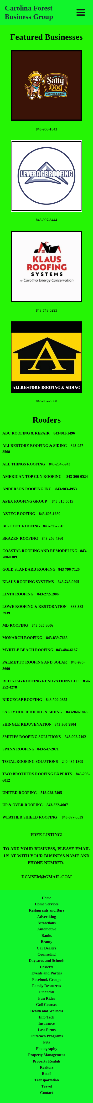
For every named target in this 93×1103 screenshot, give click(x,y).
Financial (46, 992)
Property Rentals (46, 1061)
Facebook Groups (46, 980)
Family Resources (46, 986)
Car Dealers (46, 948)
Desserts (46, 967)
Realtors (46, 1067)
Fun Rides (46, 998)
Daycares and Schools (46, 960)
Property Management (46, 1055)
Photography (46, 1049)
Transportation (46, 1080)
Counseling (46, 954)
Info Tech (46, 1017)
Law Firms (47, 1030)
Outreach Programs (47, 1036)
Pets (46, 1042)
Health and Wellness (46, 1011)
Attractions (46, 923)
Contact (46, 1093)
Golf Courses (46, 1005)
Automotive (46, 929)
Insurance (46, 1023)
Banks (46, 935)
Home (46, 898)
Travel (46, 1086)
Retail (46, 1074)
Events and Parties (46, 973)
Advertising (46, 917)
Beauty (46, 942)
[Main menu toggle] (80, 12)
